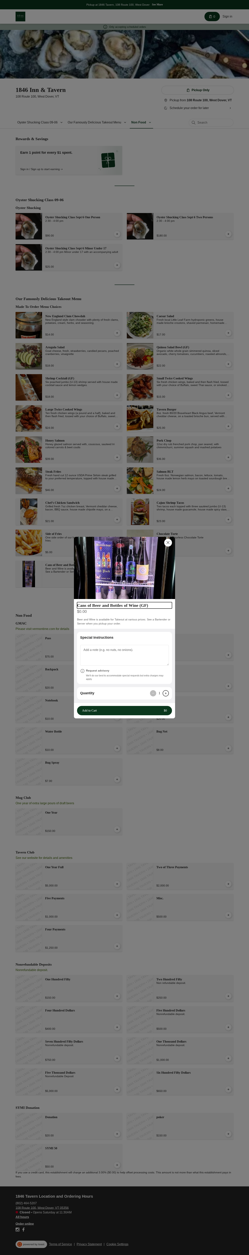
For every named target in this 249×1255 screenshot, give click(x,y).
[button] (124, 568)
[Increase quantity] (166, 693)
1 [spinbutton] (159, 693)
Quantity (87, 693)
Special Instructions (96, 637)
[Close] (168, 543)
